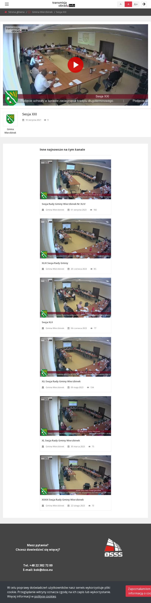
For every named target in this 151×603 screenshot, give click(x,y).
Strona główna (16, 12)
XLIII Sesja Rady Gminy (55, 263)
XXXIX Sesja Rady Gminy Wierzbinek (63, 499)
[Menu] (7, 4)
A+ (136, 4)
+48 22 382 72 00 (40, 565)
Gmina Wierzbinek (42, 12)
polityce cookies (45, 596)
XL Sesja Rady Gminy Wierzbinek (61, 440)
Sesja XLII (47, 322)
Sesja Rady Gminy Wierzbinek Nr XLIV (63, 204)
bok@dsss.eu (43, 570)
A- (121, 4)
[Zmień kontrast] (144, 4)
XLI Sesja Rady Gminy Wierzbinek (61, 381)
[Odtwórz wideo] (75, 65)
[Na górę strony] (139, 580)
